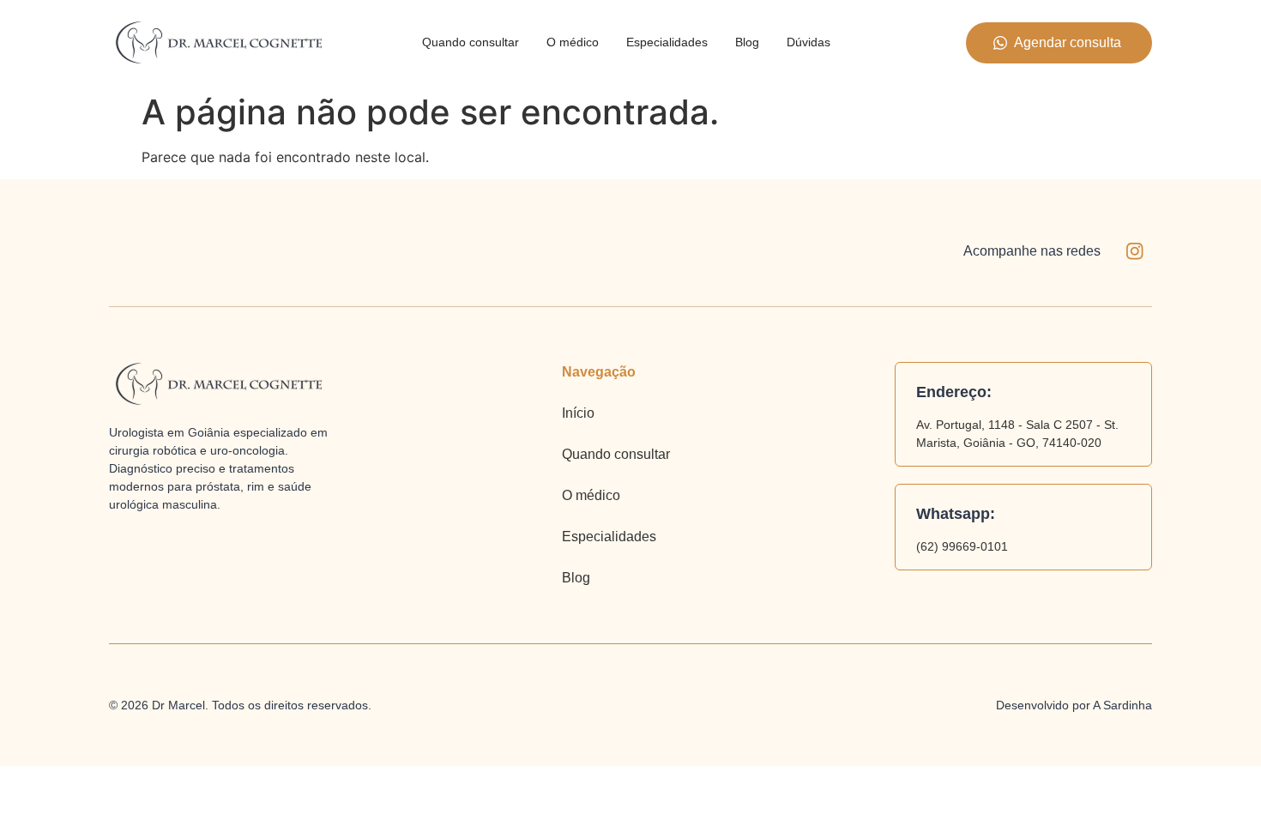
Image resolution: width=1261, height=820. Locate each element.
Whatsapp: (955, 513)
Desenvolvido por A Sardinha (1074, 705)
